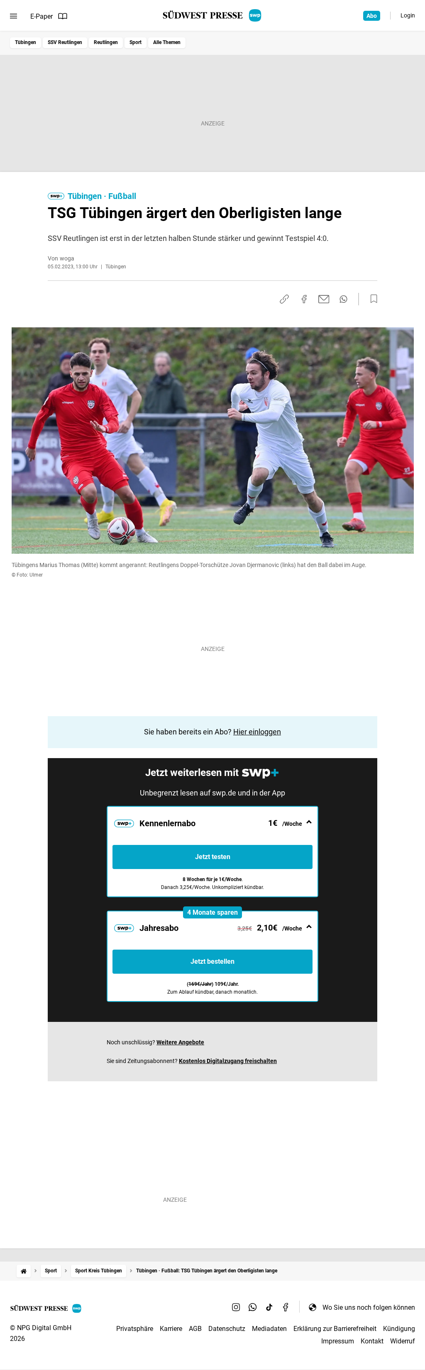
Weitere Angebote (180, 1042)
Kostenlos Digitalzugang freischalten (228, 1061)
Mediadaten (269, 1329)
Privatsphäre (134, 1329)
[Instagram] (236, 1307)
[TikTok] (269, 1307)
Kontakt (372, 1341)
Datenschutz (226, 1329)
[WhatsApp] (252, 1307)
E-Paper (41, 16)
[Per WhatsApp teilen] (343, 299)
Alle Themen (167, 42)
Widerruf (402, 1341)
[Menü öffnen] (13, 16)
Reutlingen (106, 42)
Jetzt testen (212, 857)
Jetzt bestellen (212, 961)
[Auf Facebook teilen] (304, 299)
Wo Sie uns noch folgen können (368, 1307)
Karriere (171, 1329)
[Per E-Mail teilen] (324, 299)
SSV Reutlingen (65, 42)
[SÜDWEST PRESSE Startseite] (212, 15)
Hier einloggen (257, 731)
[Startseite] (24, 1271)
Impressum (337, 1341)
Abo (371, 15)
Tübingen (25, 42)
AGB (195, 1329)
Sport (135, 42)
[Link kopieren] (284, 299)
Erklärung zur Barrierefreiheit (334, 1329)
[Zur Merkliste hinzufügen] (371, 299)
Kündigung (399, 1329)
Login (408, 15)
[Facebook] (286, 1307)
